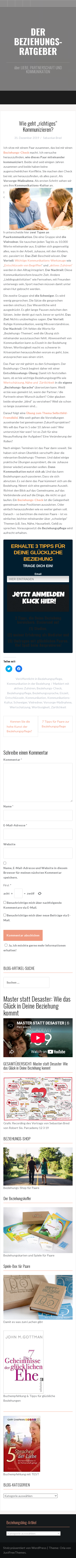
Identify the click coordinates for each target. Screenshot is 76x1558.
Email (38, 574)
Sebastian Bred (52, 138)
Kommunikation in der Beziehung (28, 683)
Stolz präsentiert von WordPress (24, 1548)
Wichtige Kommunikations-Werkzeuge (40, 260)
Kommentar (12, 759)
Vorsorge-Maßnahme (57, 702)
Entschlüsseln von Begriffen (22, 265)
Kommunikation (35, 697)
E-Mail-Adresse (15, 825)
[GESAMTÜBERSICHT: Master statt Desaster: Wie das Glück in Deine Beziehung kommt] (38, 1098)
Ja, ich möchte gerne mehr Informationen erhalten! (34, 948)
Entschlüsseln (14, 697)
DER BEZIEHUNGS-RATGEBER (38, 41)
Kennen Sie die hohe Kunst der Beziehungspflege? (19, 726)
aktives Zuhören (24, 688)
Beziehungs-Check (30, 500)
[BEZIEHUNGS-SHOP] (38, 1166)
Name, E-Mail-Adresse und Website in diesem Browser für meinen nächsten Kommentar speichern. (35, 872)
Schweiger (20, 702)
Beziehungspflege (50, 679)
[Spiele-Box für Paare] (38, 1297)
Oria (62, 1548)
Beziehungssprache (45, 693)
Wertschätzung (20, 707)
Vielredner (35, 702)
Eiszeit (64, 693)
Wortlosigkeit (41, 707)
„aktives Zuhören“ (61, 265)
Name (8, 806)
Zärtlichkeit (58, 707)
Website (9, 844)
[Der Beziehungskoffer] (38, 1230)
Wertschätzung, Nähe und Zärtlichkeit (29, 382)
